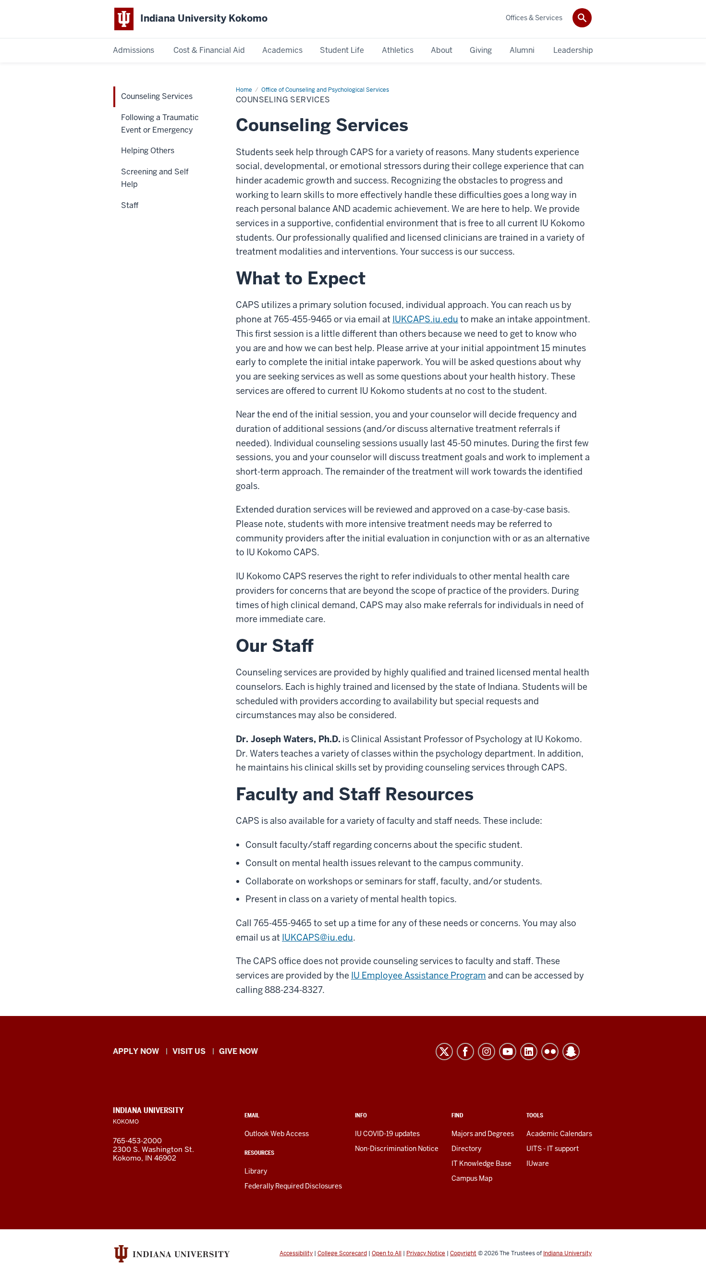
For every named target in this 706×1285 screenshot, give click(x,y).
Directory (466, 1148)
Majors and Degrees (482, 1133)
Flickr (550, 1051)
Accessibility (296, 1253)
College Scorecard (342, 1253)
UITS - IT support (552, 1148)
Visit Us (189, 1051)
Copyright (463, 1253)
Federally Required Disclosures (293, 1186)
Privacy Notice (425, 1253)
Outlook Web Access (276, 1133)
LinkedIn (528, 1051)
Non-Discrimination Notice (396, 1148)
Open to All (387, 1253)
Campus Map (471, 1178)
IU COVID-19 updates (387, 1133)
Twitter (444, 1051)
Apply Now (136, 1051)
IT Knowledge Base (481, 1163)
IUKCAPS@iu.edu (317, 937)
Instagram (486, 1051)
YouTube (507, 1051)
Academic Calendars (559, 1133)
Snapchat (571, 1051)
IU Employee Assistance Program (418, 975)
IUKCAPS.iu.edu (425, 319)
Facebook (465, 1051)
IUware (537, 1163)
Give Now (238, 1051)
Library (255, 1171)
